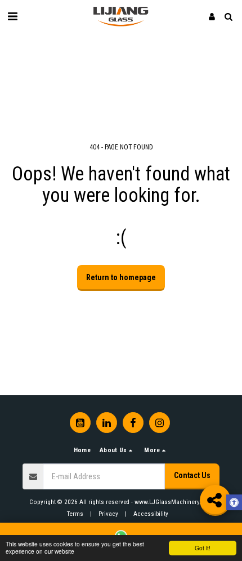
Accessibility (150, 514)
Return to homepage (121, 277)
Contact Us (192, 475)
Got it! (202, 548)
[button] (12, 16)
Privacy (108, 514)
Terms (75, 514)
